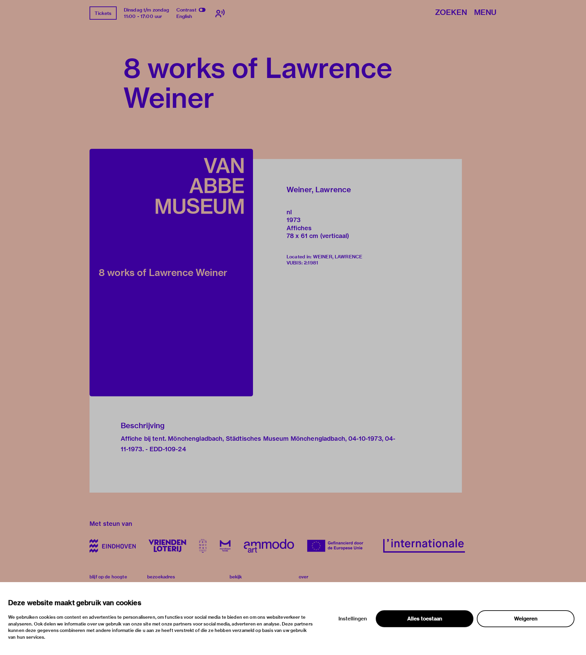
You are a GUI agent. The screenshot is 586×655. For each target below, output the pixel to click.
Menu (485, 12)
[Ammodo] (269, 546)
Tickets (103, 13)
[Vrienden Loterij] (167, 546)
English (184, 16)
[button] (171, 272)
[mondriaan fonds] (225, 546)
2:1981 (311, 263)
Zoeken (451, 12)
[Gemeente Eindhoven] (113, 546)
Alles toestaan (424, 618)
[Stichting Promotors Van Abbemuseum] (203, 546)
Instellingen (352, 618)
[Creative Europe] (338, 546)
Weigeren (526, 618)
